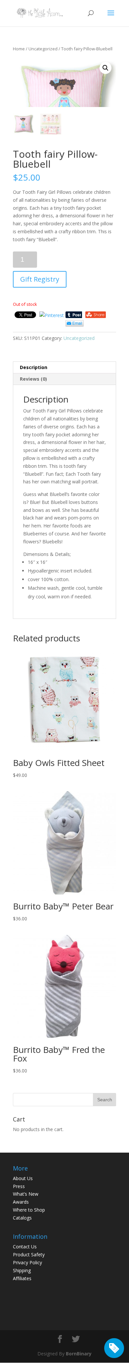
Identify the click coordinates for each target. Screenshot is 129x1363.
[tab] (64, 367)
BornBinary (79, 1353)
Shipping (22, 1270)
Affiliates (22, 1278)
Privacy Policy (27, 1262)
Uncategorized (43, 49)
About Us (23, 1178)
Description (33, 367)
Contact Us (25, 1246)
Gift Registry (39, 279)
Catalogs (22, 1218)
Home (19, 49)
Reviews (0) (33, 379)
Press (19, 1186)
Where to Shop (29, 1210)
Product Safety (29, 1254)
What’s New (25, 1194)
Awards (21, 1202)
